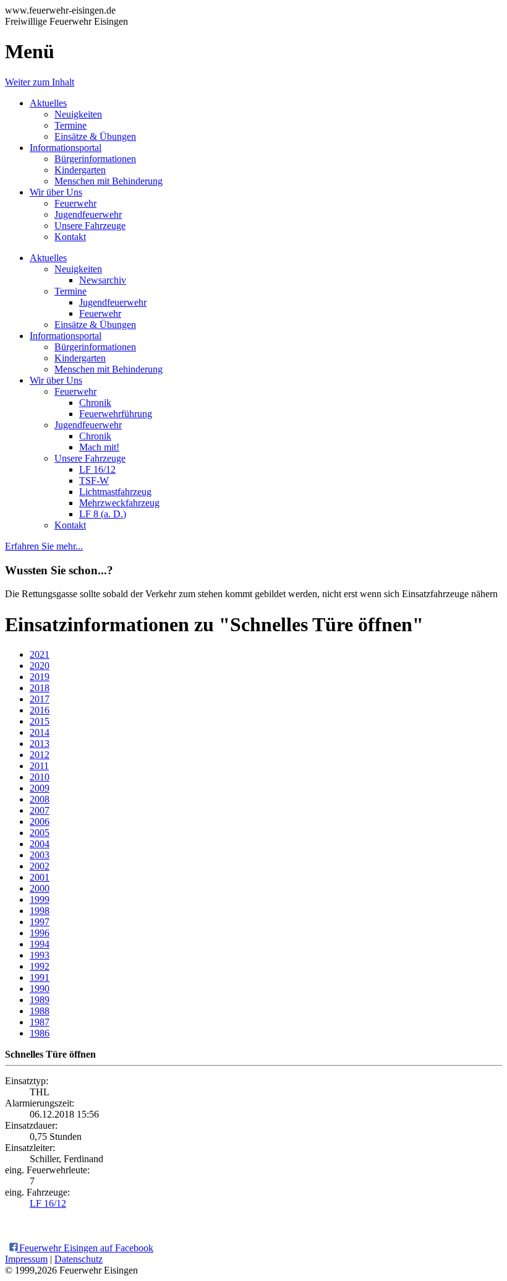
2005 (39, 832)
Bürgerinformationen (95, 158)
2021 (39, 654)
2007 (39, 810)
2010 (39, 777)
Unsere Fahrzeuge (90, 225)
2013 (39, 743)
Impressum (26, 1259)
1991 (39, 977)
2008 (39, 799)
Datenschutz (78, 1259)
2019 (39, 676)
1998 (39, 910)
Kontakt (70, 236)
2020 (39, 665)
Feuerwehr (75, 203)
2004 (39, 844)
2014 (39, 732)
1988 (39, 1011)
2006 (39, 821)
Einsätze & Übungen (95, 136)
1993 (39, 955)
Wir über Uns (56, 192)
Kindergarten (80, 170)
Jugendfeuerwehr (88, 214)
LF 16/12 (97, 469)
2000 (39, 888)
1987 (39, 1022)
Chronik (95, 402)
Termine (70, 125)
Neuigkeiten (78, 114)
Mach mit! (99, 447)
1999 (39, 899)
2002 (39, 866)
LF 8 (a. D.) (102, 514)
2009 (39, 788)
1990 (39, 988)
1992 (39, 966)
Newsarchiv (102, 280)
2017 (39, 699)
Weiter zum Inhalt (39, 82)
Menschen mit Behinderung (108, 181)
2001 (39, 877)
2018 (39, 688)
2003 (39, 855)
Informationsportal (65, 147)
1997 (39, 922)
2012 (39, 754)
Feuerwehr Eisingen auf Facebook (85, 1248)
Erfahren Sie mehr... (44, 546)
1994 (39, 944)
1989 (39, 999)
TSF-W (94, 480)
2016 (39, 710)
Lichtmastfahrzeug (115, 491)
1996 (39, 933)
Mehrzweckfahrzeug (119, 503)
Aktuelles (48, 103)
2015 (39, 721)
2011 (39, 766)
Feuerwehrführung (115, 413)
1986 (39, 1033)
